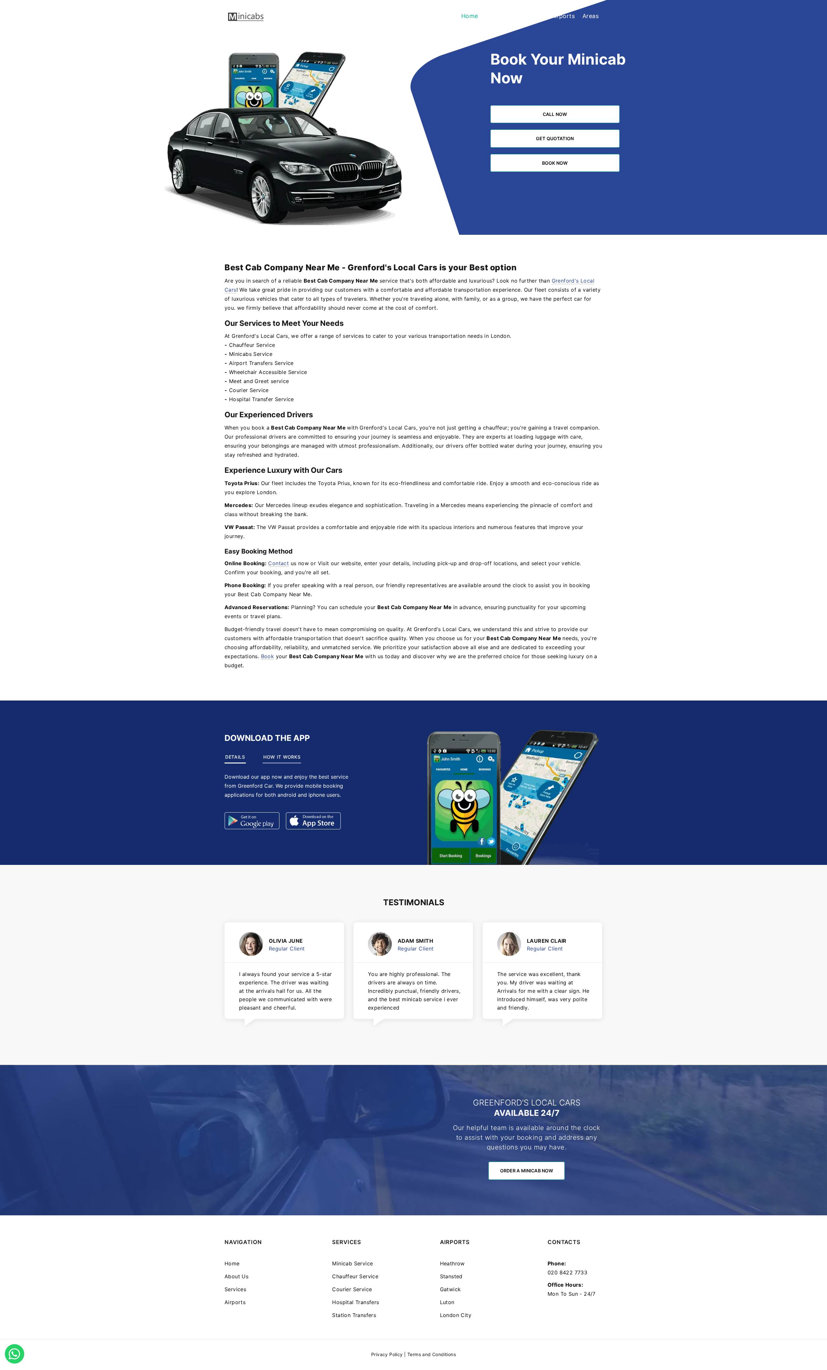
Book (267, 656)
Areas (590, 16)
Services (532, 16)
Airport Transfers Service (261, 363)
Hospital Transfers (355, 1302)
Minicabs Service (250, 354)
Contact (278, 563)
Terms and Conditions (431, 1354)
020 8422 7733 (567, 1272)
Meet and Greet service (259, 381)
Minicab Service (352, 1263)
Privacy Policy (387, 1354)
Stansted (451, 1276)
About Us (499, 16)
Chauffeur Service (252, 345)
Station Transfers (354, 1315)
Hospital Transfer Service (261, 399)
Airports (563, 16)
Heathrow (452, 1263)
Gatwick (450, 1289)
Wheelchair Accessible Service (268, 372)
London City (455, 1315)
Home (469, 16)
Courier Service (249, 390)
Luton (447, 1302)
